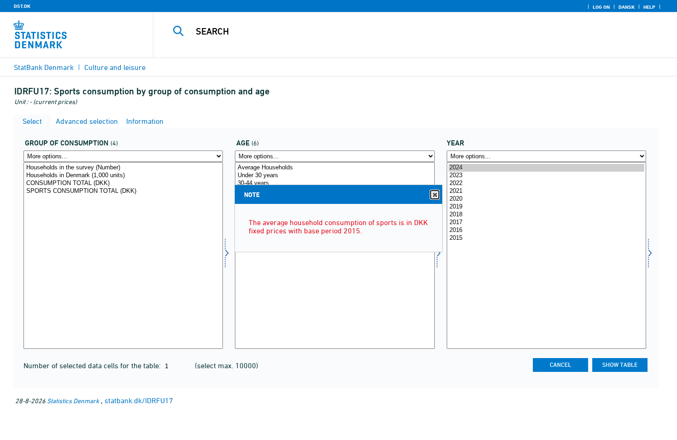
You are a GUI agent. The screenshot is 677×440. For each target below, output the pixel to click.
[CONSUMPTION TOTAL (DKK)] (123, 183)
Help (649, 7)
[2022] (546, 183)
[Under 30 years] (334, 175)
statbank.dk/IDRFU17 (139, 400)
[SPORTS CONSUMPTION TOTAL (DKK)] (123, 191)
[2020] (546, 199)
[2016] (546, 230)
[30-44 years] (334, 183)
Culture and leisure (115, 67)
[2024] (546, 168)
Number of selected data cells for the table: (93, 365)
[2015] (546, 238)
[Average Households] (334, 168)
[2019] (546, 207)
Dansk (627, 7)
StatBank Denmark (44, 67)
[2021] (546, 191)
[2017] (546, 222)
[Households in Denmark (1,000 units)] (123, 175)
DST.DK (22, 6)
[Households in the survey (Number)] (123, 168)
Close (434, 194)
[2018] (546, 215)
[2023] (546, 175)
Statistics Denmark (73, 401)
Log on (601, 7)
